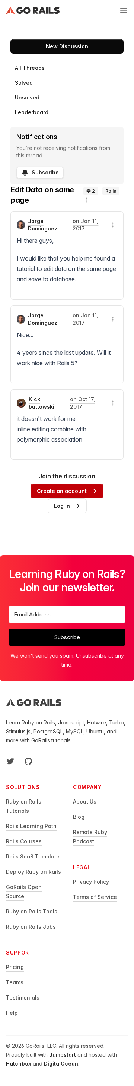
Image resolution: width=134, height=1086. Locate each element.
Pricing (15, 967)
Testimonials (22, 997)
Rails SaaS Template (33, 856)
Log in (62, 506)
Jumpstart (62, 1054)
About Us (84, 801)
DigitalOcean (61, 1063)
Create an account (62, 491)
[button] (86, 200)
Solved (24, 82)
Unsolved (27, 97)
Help (12, 1013)
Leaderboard (31, 112)
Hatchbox (18, 1063)
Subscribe (45, 172)
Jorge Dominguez (42, 225)
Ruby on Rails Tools (31, 911)
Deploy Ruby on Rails (33, 872)
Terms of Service (95, 897)
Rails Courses (24, 841)
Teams (14, 982)
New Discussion (67, 46)
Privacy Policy (91, 882)
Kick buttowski (41, 403)
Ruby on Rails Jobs (31, 926)
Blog (78, 817)
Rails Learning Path (31, 826)
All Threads (30, 68)
